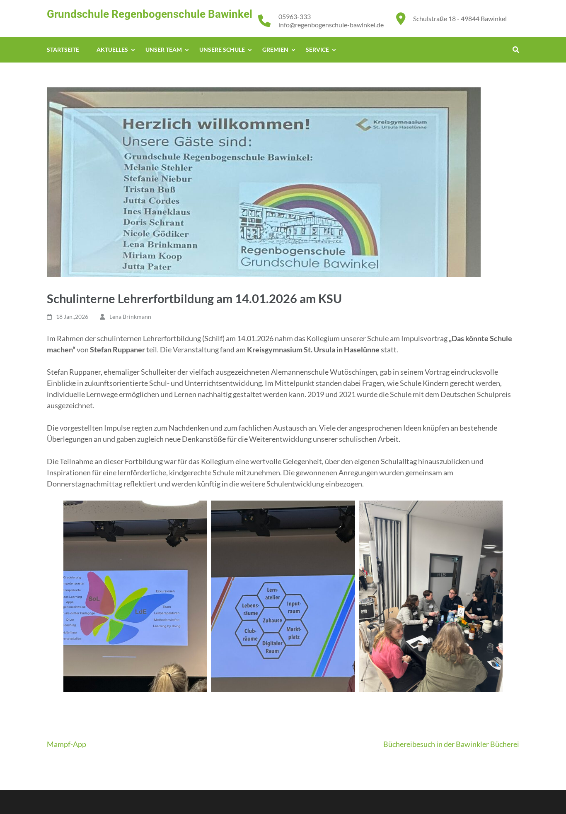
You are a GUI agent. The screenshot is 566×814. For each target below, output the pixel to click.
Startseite (63, 49)
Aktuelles (112, 49)
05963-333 (294, 16)
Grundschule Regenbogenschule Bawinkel (149, 14)
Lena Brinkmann (130, 316)
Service (317, 49)
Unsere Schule (222, 49)
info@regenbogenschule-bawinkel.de (331, 25)
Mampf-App (66, 744)
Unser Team (163, 49)
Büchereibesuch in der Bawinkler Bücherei (451, 744)
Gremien (275, 49)
